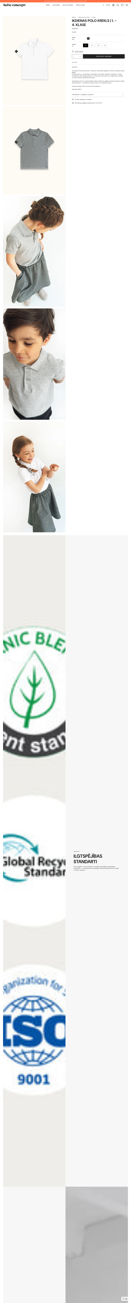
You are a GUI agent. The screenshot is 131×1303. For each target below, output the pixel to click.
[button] (48, 5)
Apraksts (74, 67)
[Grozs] (127, 5)
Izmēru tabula (79, 51)
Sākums (74, 17)
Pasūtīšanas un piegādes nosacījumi (83, 94)
